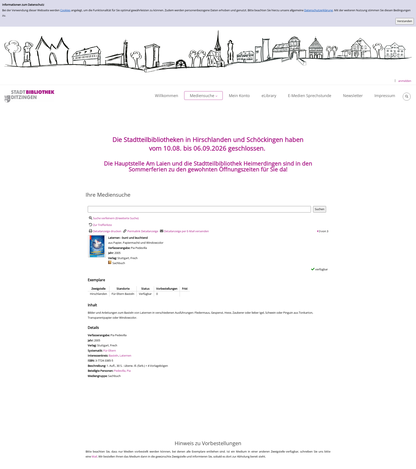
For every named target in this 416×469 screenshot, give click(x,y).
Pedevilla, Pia (122, 371)
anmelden (404, 81)
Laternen (125, 355)
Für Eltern (109, 350)
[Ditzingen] (29, 96)
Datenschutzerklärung (318, 10)
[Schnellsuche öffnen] (407, 97)
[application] (203, 95)
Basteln (113, 355)
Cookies (65, 10)
